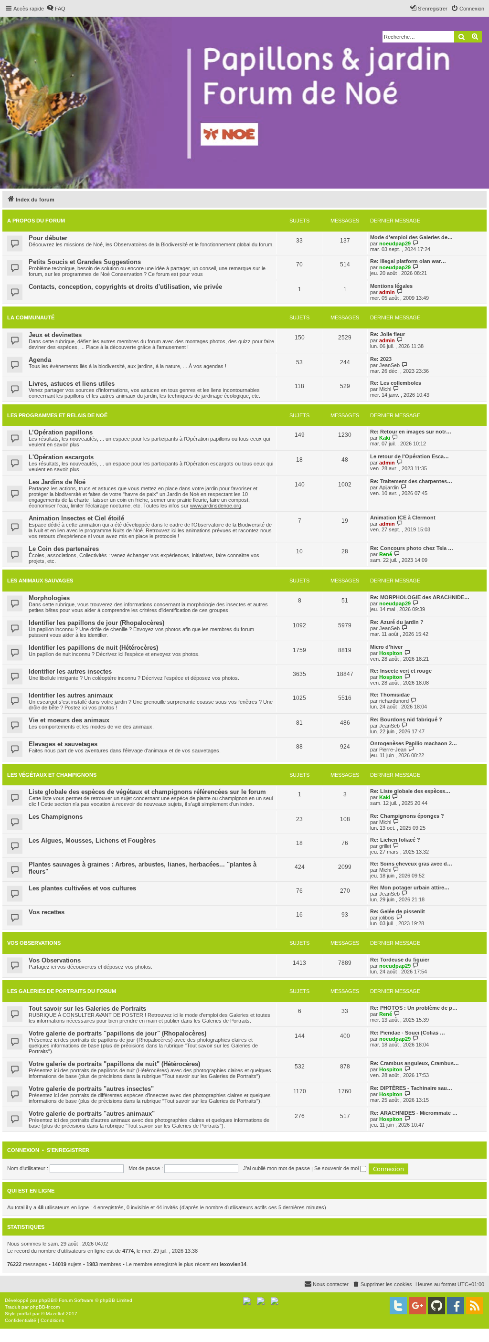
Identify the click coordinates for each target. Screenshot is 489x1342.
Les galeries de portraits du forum (61, 991)
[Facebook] (455, 1305)
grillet (385, 846)
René (385, 554)
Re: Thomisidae (390, 694)
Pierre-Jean (392, 749)
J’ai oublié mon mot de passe (276, 1168)
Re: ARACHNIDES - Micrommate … (413, 1113)
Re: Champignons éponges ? (407, 816)
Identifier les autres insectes (70, 671)
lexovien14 (233, 1264)
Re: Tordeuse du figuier (399, 959)
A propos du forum (36, 220)
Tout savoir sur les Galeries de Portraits (87, 1008)
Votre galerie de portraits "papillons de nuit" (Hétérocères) (114, 1063)
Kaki (384, 438)
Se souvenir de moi (337, 1168)
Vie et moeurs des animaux (69, 720)
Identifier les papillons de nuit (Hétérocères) (93, 647)
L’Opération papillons (61, 432)
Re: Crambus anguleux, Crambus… (414, 1063)
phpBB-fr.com (45, 1307)
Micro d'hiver (386, 647)
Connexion (23, 1150)
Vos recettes (46, 912)
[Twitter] (398, 1305)
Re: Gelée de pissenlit (397, 911)
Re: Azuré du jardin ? (397, 622)
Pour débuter (48, 238)
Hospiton (391, 653)
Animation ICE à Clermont (403, 517)
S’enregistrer (68, 1150)
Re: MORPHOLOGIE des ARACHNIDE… (419, 597)
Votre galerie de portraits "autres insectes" (91, 1088)
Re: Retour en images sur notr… (410, 431)
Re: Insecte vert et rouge (401, 671)
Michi (385, 389)
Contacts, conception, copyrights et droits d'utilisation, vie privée (125, 286)
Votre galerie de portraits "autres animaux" (92, 1113)
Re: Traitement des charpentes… (411, 481)
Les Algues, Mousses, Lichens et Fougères (92, 840)
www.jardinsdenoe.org (215, 505)
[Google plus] (417, 1305)
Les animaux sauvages (40, 580)
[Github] (436, 1305)
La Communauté (30, 317)
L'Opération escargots (61, 457)
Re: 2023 (381, 359)
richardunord (394, 701)
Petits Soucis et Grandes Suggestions (85, 261)
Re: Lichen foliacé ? (395, 840)
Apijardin (389, 487)
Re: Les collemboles (395, 383)
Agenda (40, 359)
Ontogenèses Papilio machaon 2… (413, 743)
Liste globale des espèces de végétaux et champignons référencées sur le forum (147, 791)
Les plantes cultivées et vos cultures (82, 888)
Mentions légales (391, 286)
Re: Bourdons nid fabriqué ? (406, 719)
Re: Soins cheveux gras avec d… (411, 863)
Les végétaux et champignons (51, 775)
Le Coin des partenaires (64, 548)
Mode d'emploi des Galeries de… (411, 237)
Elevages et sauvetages (63, 744)
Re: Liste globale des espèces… (410, 791)
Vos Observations (34, 943)
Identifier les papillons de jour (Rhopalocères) (96, 622)
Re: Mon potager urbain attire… (409, 887)
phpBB (46, 1300)
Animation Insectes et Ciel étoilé (76, 518)
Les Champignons (56, 816)
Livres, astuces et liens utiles (72, 383)
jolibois (386, 917)
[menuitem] (55, 8)
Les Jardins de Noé (57, 482)
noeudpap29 (395, 243)
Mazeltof (55, 1313)
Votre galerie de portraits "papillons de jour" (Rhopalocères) (117, 1033)
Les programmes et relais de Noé (57, 415)
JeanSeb (389, 365)
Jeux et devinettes (55, 334)
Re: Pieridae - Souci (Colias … (407, 1033)
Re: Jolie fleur (387, 334)
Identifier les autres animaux (71, 695)
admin (387, 292)
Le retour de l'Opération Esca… (409, 456)
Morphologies (49, 598)
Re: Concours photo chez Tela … (411, 548)
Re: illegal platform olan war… (408, 261)
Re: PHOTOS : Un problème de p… (413, 1008)
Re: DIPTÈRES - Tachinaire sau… (411, 1088)
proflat (24, 1313)
